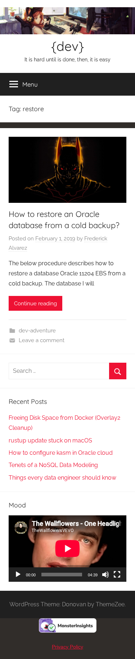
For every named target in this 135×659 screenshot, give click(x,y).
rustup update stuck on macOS (50, 440)
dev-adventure (37, 330)
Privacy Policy (67, 647)
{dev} (67, 46)
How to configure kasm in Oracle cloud (61, 452)
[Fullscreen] (117, 574)
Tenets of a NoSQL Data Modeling (53, 465)
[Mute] (105, 574)
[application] (67, 548)
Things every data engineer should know (62, 477)
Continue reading (35, 303)
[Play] (18, 574)
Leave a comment (41, 340)
